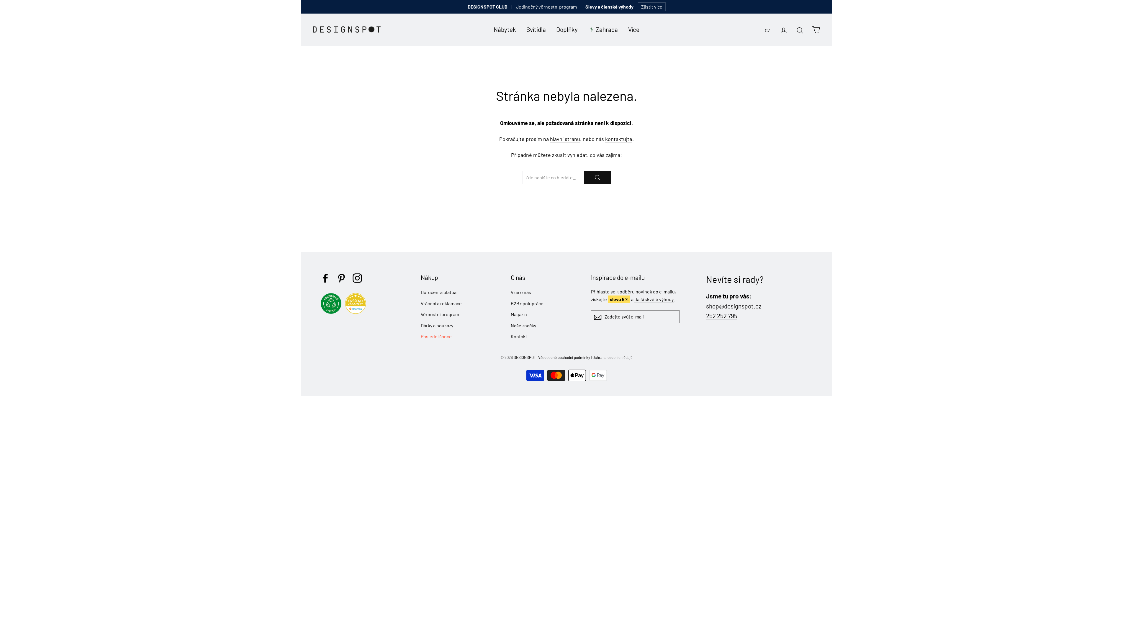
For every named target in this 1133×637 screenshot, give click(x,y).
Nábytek (505, 29)
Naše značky (523, 325)
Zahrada (607, 29)
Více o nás (521, 292)
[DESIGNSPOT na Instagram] (357, 278)
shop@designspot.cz (733, 306)
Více (633, 29)
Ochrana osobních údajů (612, 357)
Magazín (519, 314)
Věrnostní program (440, 314)
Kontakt (519, 336)
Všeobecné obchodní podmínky (564, 357)
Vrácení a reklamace (441, 303)
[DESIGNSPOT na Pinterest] (341, 278)
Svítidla (536, 29)
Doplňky (567, 29)
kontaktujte (618, 139)
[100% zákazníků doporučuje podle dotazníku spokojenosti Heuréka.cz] (357, 312)
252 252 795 (721, 315)
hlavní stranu (565, 139)
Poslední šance (436, 336)
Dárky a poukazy (437, 325)
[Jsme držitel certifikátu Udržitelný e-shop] (332, 312)
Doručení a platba (438, 292)
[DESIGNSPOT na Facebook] (325, 278)
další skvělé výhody (654, 299)
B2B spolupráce (527, 303)
